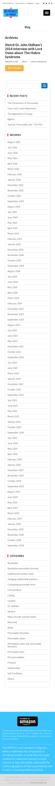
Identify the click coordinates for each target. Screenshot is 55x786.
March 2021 (13, 416)
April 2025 (12, 228)
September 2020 (15, 432)
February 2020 (14, 459)
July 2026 (12, 147)
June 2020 (12, 443)
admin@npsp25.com (38, 783)
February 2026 (14, 174)
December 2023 (15, 309)
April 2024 (12, 292)
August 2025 (13, 206)
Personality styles (16, 638)
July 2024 (12, 276)
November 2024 (15, 255)
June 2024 (12, 282)
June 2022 (12, 368)
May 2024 (12, 287)
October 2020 (14, 427)
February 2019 (14, 518)
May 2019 (12, 502)
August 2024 (13, 271)
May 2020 (12, 448)
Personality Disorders (18, 633)
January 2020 (14, 465)
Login (38, 3)
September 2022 (15, 357)
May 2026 (12, 158)
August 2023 (13, 325)
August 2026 (13, 142)
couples (11, 600)
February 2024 (14, 303)
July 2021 (12, 400)
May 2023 (12, 341)
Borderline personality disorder (23, 568)
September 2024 (15, 266)
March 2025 (13, 233)
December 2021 (15, 384)
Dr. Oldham (13, 606)
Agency (11, 119)
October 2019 (14, 481)
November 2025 (15, 190)
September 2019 (15, 486)
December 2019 (15, 470)
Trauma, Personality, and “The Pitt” (25, 124)
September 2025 (15, 201)
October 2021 (14, 389)
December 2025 (15, 185)
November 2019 (15, 475)
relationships (13, 668)
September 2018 (15, 545)
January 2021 (14, 422)
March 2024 (13, 298)
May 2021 (12, 411)
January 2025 (14, 244)
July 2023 (12, 330)
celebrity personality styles (20, 574)
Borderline (12, 563)
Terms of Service (8, 3)
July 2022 (12, 362)
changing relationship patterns (22, 579)
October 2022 (14, 352)
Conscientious (14, 590)
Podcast (11, 662)
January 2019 (14, 524)
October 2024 (14, 260)
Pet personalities (15, 657)
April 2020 (12, 454)
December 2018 (15, 529)
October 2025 (14, 196)
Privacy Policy (20, 3)
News (10, 627)
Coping (10, 595)
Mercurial (12, 622)
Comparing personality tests (21, 584)
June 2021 (12, 405)
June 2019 (12, 497)
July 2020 (12, 438)
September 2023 (15, 319)
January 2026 (14, 179)
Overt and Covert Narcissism (21, 108)
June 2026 (12, 153)
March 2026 (13, 169)
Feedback (30, 3)
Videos (24, 62)
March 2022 (13, 373)
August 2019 (13, 491)
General (11, 611)
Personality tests (15, 652)
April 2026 (12, 163)
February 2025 (14, 239)
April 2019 (12, 508)
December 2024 (15, 249)
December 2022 (15, 346)
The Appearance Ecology (19, 114)
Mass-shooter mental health (21, 617)
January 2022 (14, 378)
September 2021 (15, 395)
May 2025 (12, 222)
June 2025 (12, 217)
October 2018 (14, 540)
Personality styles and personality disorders (24, 645)
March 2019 (13, 513)
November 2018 (15, 534)
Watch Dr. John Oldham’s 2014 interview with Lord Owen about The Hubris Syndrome (23, 51)
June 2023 (12, 335)
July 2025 (12, 212)
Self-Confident (14, 673)
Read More (14, 68)
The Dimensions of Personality (22, 103)
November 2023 (15, 314)
